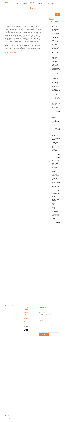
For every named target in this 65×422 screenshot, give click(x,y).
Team (25, 321)
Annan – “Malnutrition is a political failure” (15, 298)
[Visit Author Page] (10, 65)
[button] (58, 3)
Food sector (26, 318)
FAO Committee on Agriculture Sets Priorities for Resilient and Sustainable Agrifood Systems (32, 102)
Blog (25, 322)
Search (57, 14)
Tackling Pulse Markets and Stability (51, 298)
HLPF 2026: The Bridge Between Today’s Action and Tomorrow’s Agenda (32, 197)
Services (26, 312)
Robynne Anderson (24, 23)
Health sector (27, 320)
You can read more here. (10, 52)
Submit (43, 334)
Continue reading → (29, 114)
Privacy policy (8, 418)
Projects (26, 314)
